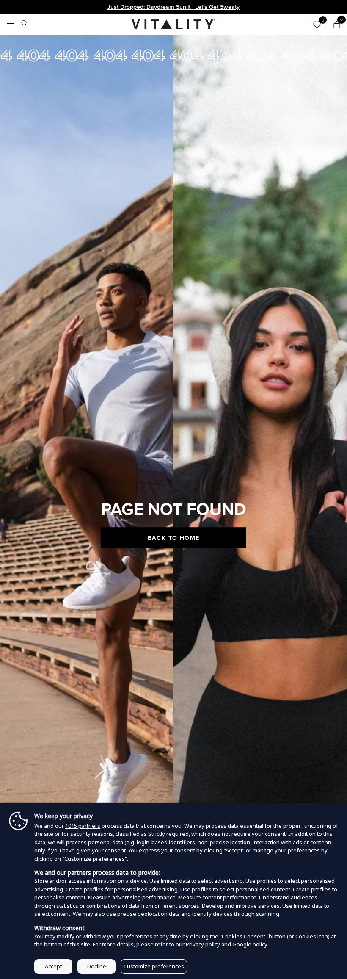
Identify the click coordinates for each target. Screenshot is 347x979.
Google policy (249, 944)
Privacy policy (203, 944)
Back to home (174, 537)
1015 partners (82, 826)
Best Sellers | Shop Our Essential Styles (173, 7)
